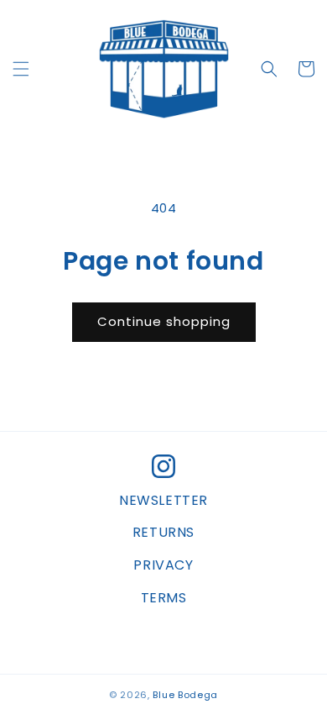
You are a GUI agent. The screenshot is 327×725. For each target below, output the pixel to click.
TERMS (164, 597)
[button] (21, 68)
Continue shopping (164, 321)
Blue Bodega (185, 694)
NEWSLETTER (163, 500)
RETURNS (163, 532)
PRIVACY (163, 565)
